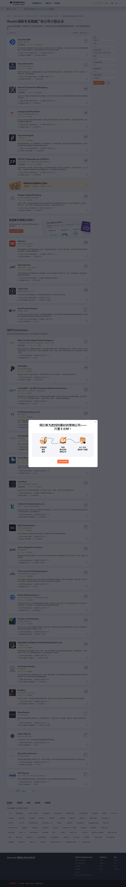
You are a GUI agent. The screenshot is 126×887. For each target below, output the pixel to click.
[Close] (95, 422)
